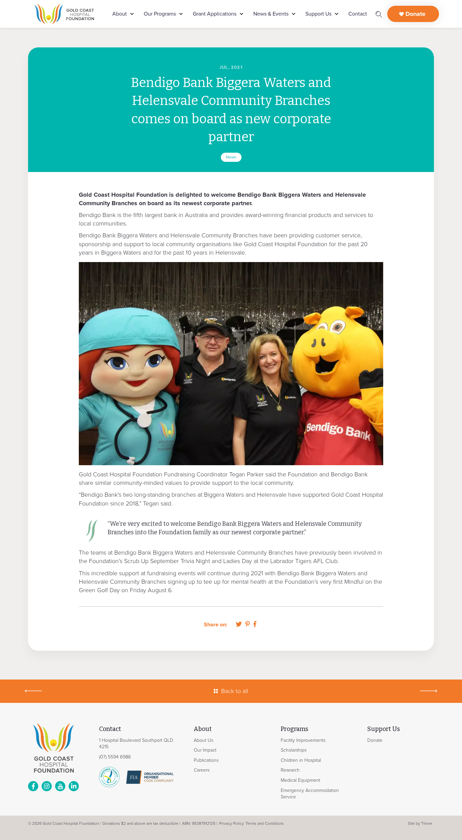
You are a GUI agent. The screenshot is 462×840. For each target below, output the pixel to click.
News (231, 157)
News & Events (270, 13)
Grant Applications (214, 13)
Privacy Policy (231, 823)
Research (290, 770)
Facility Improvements (303, 740)
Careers (201, 770)
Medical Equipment (300, 780)
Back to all (234, 691)
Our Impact (205, 750)
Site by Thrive (420, 823)
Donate (414, 14)
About (119, 13)
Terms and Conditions (265, 823)
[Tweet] (239, 624)
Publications (206, 760)
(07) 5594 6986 (115, 757)
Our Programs (160, 13)
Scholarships (293, 750)
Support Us (318, 13)
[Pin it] (248, 624)
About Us (203, 740)
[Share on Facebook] (255, 624)
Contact (357, 13)
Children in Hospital (301, 760)
